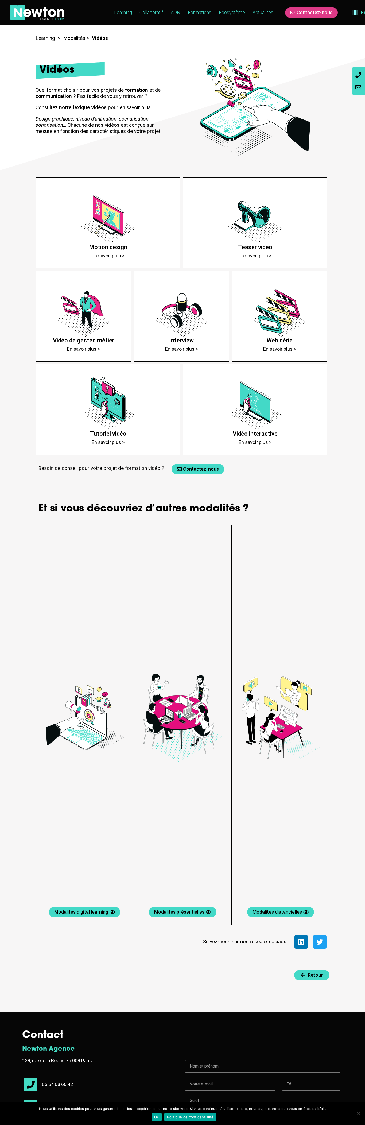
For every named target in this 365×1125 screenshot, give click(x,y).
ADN (175, 12)
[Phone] (358, 74)
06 (45, 1084)
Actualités (263, 12)
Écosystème (232, 12)
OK (156, 1117)
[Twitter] (320, 942)
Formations (199, 12)
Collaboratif (151, 12)
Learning (123, 12)
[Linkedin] (301, 942)
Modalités (74, 38)
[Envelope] (358, 87)
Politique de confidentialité (190, 1117)
